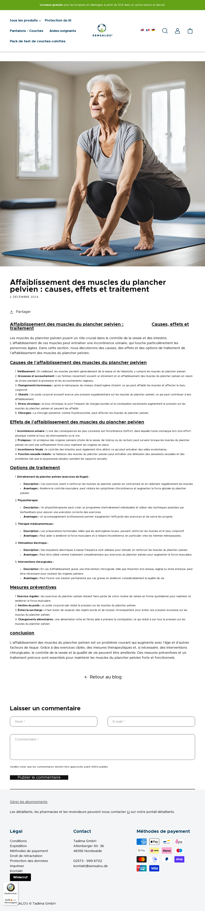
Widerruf (20, 877)
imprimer (17, 866)
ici (128, 812)
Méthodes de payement (29, 851)
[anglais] (142, 31)
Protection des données (29, 861)
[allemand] (153, 31)
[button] (27, 20)
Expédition (18, 846)
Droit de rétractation (26, 856)
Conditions (18, 841)
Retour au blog (106, 677)
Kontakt (16, 871)
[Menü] (16, 884)
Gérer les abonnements (28, 801)
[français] (148, 31)
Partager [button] (23, 312)
